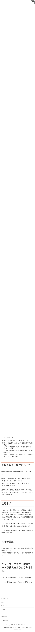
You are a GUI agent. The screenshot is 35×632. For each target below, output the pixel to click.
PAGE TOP (32, 611)
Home (3, 595)
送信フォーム (18, 553)
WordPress (11, 627)
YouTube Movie (5, 605)
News (2, 602)
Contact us (4, 616)
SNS (2, 613)
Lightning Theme (21, 627)
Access (3, 609)
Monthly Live (4, 598)
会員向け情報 (4, 620)
